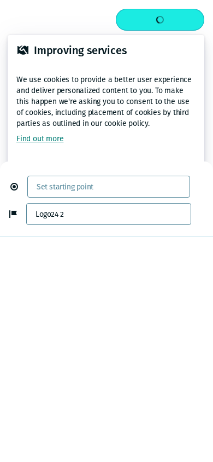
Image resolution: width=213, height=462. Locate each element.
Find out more (39, 138)
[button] (18, 187)
